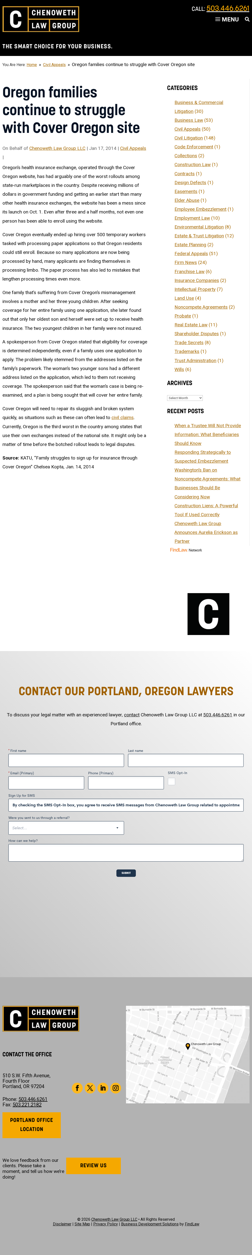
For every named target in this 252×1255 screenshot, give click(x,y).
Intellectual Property (195, 289)
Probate (182, 316)
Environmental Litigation (199, 227)
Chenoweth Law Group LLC (57, 148)
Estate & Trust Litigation (199, 236)
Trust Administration (195, 360)
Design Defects (190, 182)
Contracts (184, 174)
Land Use (184, 298)
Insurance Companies (196, 280)
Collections (185, 156)
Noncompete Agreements (201, 307)
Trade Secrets (189, 342)
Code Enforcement (193, 147)
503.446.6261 (227, 9)
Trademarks (186, 351)
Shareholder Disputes (196, 333)
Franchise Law (189, 271)
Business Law (188, 120)
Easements (185, 191)
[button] (247, 1219)
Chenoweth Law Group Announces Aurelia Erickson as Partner (206, 532)
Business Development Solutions (150, 1224)
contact (132, 715)
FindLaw (192, 1224)
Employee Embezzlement (200, 209)
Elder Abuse (186, 200)
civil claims (122, 417)
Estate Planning (190, 244)
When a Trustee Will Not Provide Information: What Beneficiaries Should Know (207, 434)
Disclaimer (62, 1224)
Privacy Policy (105, 1224)
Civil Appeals (133, 148)
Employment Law (192, 218)
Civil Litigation (188, 138)
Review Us (93, 1166)
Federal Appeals (191, 253)
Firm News (185, 262)
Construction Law (192, 164)
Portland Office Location (31, 1125)
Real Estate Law (190, 325)
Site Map (82, 1224)
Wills (179, 369)
